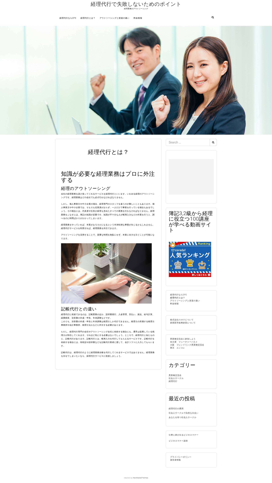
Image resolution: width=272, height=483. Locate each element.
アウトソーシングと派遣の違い (114, 18)
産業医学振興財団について (183, 323)
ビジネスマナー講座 (178, 441)
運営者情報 (175, 460)
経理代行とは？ (87, 18)
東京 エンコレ (177, 348)
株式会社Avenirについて (182, 320)
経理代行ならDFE (68, 18)
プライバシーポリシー (180, 457)
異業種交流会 (175, 375)
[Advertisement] (191, 177)
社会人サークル (176, 378)
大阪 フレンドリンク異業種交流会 (187, 345)
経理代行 (173, 381)
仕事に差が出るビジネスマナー (183, 435)
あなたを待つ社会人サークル (182, 417)
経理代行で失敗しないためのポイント (136, 4)
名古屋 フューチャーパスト (184, 342)
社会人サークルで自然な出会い (183, 413)
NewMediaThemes (140, 478)
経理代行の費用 (176, 408)
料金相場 (138, 18)
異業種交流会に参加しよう (183, 339)
